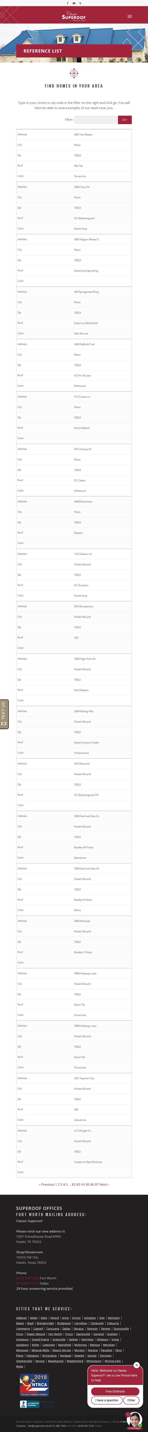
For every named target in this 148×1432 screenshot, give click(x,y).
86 (92, 1184)
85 (88, 1184)
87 (97, 1184)
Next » (104, 1184)
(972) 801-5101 (27, 1283)
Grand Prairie (40, 1339)
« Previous (46, 1184)
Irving (115, 1339)
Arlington (90, 1318)
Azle (102, 1318)
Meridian (109, 1345)
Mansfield (64, 1345)
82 (74, 1184)
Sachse (92, 1355)
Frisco (69, 1334)
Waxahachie (56, 1361)
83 (78, 1184)
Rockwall (65, 1355)
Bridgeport (64, 1323)
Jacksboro (22, 1345)
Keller (35, 1345)
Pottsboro (33, 1355)
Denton (105, 1328)
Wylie (19, 1366)
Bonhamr (114, 1318)
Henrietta (87, 1339)
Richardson (49, 1355)
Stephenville (24, 1361)
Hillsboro (102, 1339)
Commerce (23, 1328)
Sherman (106, 1355)
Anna (65, 1318)
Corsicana (52, 1328)
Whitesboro (94, 1361)
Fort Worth (55, 1334)
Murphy (79, 1350)
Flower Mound (36, 1334)
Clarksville (97, 1323)
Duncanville (121, 1328)
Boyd (30, 1323)
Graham (112, 1334)
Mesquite (22, 1350)
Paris (118, 1350)
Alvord (54, 1318)
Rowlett (79, 1355)
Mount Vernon (62, 1350)
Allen (44, 1318)
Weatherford (75, 1361)
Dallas (66, 1328)
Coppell (38, 1328)
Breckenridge (45, 1323)
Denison (92, 1328)
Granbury (22, 1339)
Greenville (59, 1339)
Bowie (20, 1323)
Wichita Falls (113, 1361)
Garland (98, 1334)
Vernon (40, 1361)
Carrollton (80, 1323)
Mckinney (80, 1345)
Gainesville (83, 1334)
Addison (21, 1318)
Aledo (33, 1318)
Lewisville (49, 1345)
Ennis (19, 1334)
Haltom (73, 1339)
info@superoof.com (38, 1426)
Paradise (106, 1350)
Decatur (79, 1328)
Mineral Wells (40, 1350)
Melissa (95, 1345)
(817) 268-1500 (27, 1278)
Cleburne (113, 1323)
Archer (76, 1318)
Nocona (93, 1350)
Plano (19, 1355)
